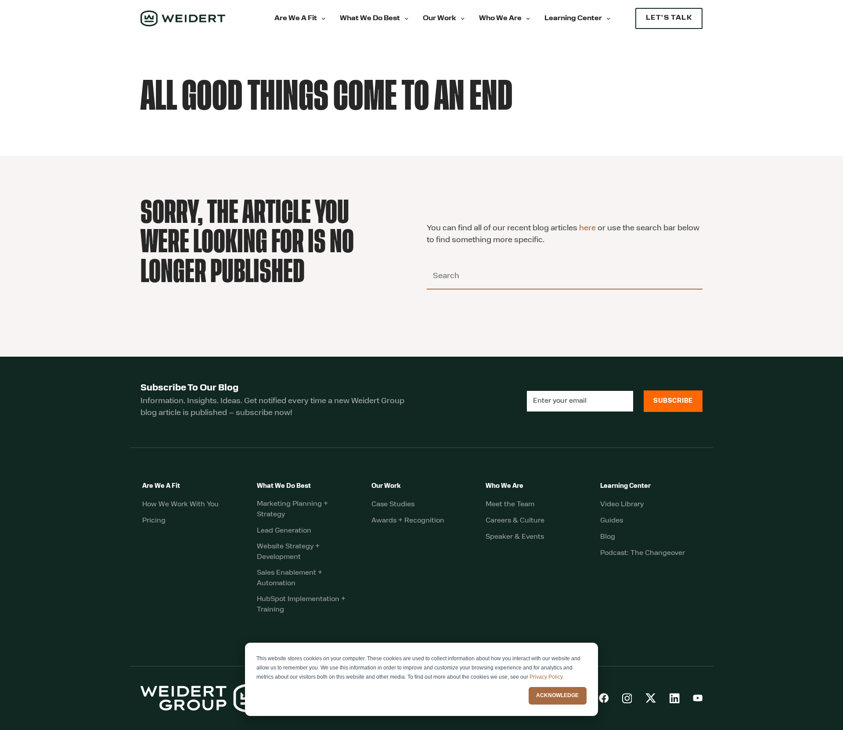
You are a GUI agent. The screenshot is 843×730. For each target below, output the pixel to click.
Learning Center (573, 18)
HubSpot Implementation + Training (301, 604)
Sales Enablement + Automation (289, 578)
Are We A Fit (295, 18)
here (587, 229)
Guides (611, 520)
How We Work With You (180, 504)
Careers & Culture (515, 520)
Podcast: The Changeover (642, 553)
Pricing (154, 520)
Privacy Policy (546, 677)
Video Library (622, 504)
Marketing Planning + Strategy (292, 509)
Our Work (439, 18)
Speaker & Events (515, 536)
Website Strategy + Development (288, 552)
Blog (607, 536)
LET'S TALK (669, 18)
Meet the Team (510, 504)
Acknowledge (557, 695)
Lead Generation (284, 530)
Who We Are (500, 18)
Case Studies (392, 504)
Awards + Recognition (407, 520)
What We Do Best (370, 18)
